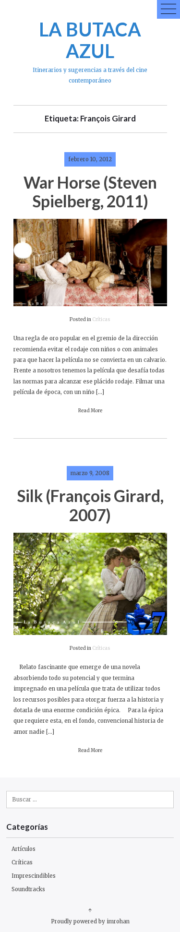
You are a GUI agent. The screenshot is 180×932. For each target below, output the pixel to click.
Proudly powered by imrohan (90, 921)
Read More (90, 411)
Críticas (101, 320)
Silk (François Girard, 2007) (90, 505)
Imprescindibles (34, 875)
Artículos (24, 849)
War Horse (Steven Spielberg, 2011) (90, 192)
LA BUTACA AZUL (90, 40)
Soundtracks (28, 889)
